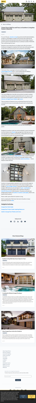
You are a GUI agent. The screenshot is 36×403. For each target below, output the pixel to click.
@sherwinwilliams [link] (25, 158)
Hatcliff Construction (6, 191)
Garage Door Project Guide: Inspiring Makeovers (12, 209)
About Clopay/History (7, 351)
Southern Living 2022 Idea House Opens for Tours (14, 258)
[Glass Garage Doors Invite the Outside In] (18, 320)
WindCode (5, 367)
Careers (4, 361)
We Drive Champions (6, 352)
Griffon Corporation (6, 355)
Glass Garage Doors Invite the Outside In (12, 331)
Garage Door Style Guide (7, 207)
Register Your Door (6, 364)
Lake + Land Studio (25, 188)
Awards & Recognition (7, 353)
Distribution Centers (6, 362)
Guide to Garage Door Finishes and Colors (11, 211)
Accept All (23, 396)
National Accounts (6, 365)
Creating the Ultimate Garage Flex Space (12, 293)
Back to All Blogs (7, 24)
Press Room (5, 356)
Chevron (3, 99)
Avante (13, 132)
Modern (15, 99)
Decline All (32, 396)
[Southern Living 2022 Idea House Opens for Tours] (18, 248)
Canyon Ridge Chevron (6, 71)
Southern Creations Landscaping (20, 192)
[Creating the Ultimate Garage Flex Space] (18, 282)
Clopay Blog (5, 358)
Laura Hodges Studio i (11, 186)
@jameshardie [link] (18, 155)
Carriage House (9, 99)
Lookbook (4, 359)
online (12, 200)
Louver (21, 99)
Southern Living (13, 37)
